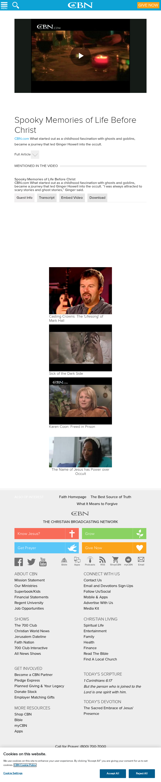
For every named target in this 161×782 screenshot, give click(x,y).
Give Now (148, 5)
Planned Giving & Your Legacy (39, 686)
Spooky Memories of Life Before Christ (44, 179)
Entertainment (95, 631)
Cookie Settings (12, 773)
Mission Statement (29, 580)
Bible (64, 564)
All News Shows (27, 654)
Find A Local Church (100, 659)
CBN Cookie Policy (25, 765)
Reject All (141, 773)
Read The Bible (96, 654)
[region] (80, 764)
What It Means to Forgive (97, 504)
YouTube (43, 561)
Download (97, 198)
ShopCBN (115, 564)
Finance (90, 648)
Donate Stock (25, 692)
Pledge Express (27, 680)
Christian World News (31, 631)
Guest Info (24, 198)
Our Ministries (25, 586)
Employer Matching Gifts (34, 697)
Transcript (47, 198)
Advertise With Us (98, 603)
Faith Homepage (72, 497)
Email (141, 564)
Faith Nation (24, 642)
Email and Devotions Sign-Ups (108, 586)
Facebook (18, 561)
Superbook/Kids (27, 592)
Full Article (22, 154)
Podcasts (90, 564)
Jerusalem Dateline (30, 637)
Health (89, 642)
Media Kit (91, 608)
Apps (77, 564)
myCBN (128, 564)
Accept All (113, 773)
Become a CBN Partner (33, 675)
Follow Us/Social (97, 592)
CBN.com (21, 139)
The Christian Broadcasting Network (80, 522)
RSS (102, 564)
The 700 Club (25, 625)
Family (89, 637)
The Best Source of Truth (111, 497)
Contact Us (93, 580)
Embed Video (72, 198)
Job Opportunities (29, 608)
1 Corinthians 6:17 (98, 681)
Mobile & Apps (96, 597)
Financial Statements (31, 597)
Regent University (28, 603)
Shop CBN (23, 714)
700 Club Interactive (31, 648)
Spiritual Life (94, 625)
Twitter (30, 561)
